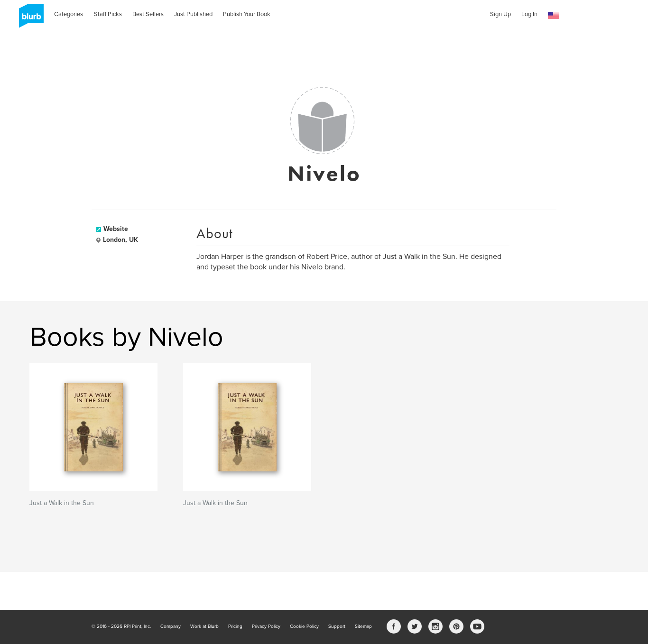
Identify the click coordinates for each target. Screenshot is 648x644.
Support (336, 626)
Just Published (193, 14)
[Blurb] (28, 19)
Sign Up (500, 14)
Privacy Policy (266, 626)
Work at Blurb (204, 626)
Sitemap (363, 626)
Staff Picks (108, 14)
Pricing (235, 626)
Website (115, 229)
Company (170, 626)
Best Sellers (148, 14)
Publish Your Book (246, 14)
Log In (529, 14)
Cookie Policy (304, 626)
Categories (68, 14)
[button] (553, 15)
